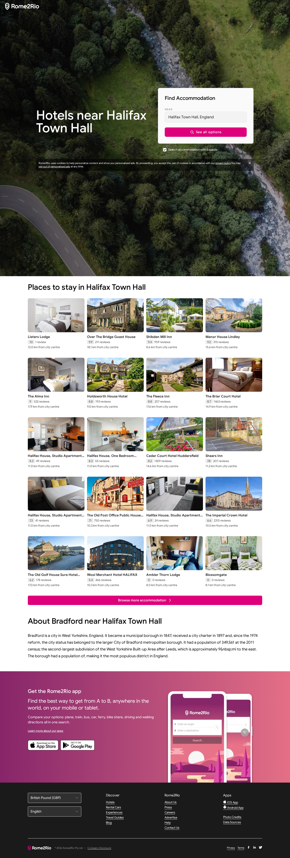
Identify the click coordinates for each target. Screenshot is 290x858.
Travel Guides (115, 817)
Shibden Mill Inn (159, 337)
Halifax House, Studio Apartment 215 (55, 458)
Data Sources (232, 822)
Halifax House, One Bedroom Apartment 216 (110, 458)
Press (168, 807)
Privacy (231, 847)
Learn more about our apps (45, 731)
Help (168, 822)
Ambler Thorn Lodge (163, 575)
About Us (171, 802)
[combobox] (205, 117)
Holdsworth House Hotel (107, 396)
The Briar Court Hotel (223, 396)
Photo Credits (232, 817)
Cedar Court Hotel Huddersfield (172, 456)
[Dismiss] (249, 163)
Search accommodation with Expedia (192, 149)
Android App (235, 808)
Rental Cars (113, 807)
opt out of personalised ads (54, 166)
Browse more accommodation (142, 600)
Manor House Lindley (223, 337)
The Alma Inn (38, 396)
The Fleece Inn (158, 396)
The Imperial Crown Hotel (226, 515)
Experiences (114, 812)
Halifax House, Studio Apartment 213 (55, 517)
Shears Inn (214, 456)
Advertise (171, 817)
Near (168, 109)
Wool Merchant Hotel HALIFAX (112, 575)
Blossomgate (216, 575)
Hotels (110, 802)
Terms (241, 847)
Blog (109, 822)
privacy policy (223, 163)
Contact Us (172, 828)
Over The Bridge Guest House (111, 337)
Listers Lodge (39, 337)
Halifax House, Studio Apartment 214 (173, 517)
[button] (206, 132)
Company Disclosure (99, 848)
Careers (170, 812)
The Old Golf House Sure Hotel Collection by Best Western (52, 577)
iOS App (232, 802)
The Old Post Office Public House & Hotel (114, 517)
